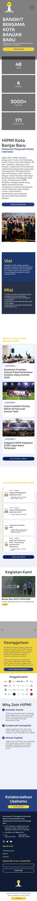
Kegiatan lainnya (18, 557)
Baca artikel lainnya (18, 459)
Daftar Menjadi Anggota (18, 669)
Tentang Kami (18, 49)
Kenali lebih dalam (18, 204)
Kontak (6, 857)
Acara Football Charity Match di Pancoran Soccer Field (17, 409)
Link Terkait (18, 898)
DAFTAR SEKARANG (18, 806)
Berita (5, 854)
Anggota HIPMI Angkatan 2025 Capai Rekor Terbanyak (18, 445)
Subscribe (18, 870)
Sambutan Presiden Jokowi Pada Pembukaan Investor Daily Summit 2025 (18, 373)
